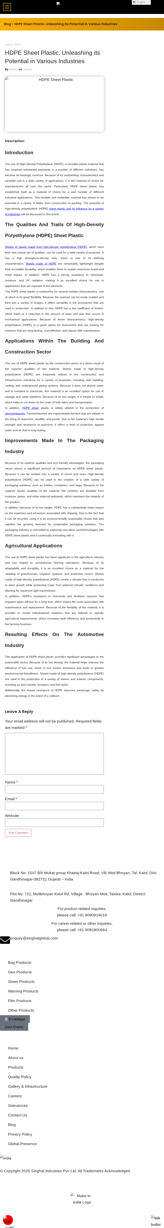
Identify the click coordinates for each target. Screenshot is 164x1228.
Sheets (27, 69)
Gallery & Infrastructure (27, 1086)
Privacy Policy (20, 1134)
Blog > (9, 24)
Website (12, 816)
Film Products (20, 1001)
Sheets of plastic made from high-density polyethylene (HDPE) (46, 246)
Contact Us (17, 1115)
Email (11, 799)
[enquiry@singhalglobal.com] (5, 940)
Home (13, 1048)
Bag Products (19, 962)
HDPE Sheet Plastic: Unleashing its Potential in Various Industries (65, 24)
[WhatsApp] (156, 1224)
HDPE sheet (30, 407)
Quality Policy (19, 1077)
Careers (15, 1096)
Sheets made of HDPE (41, 263)
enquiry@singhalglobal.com (34, 938)
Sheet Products (21, 982)
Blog (12, 1125)
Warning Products (23, 991)
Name (11, 782)
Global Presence (22, 1144)
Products (15, 1067)
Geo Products (20, 972)
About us (15, 1058)
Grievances (18, 1105)
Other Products (21, 1010)
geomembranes (15, 413)
